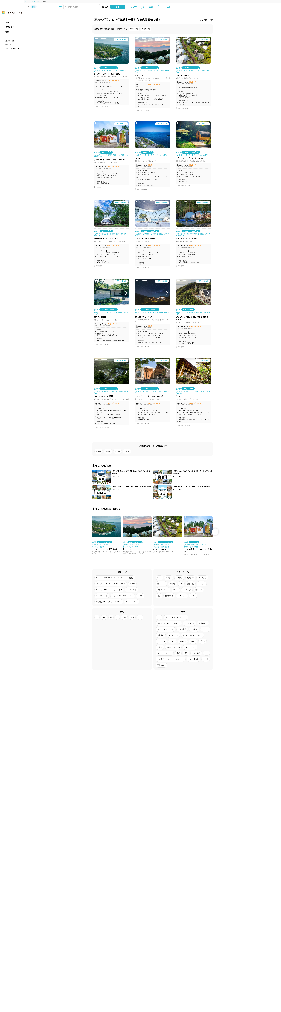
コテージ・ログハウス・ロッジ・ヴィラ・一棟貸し (114, 578)
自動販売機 (169, 596)
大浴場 (172, 584)
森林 (104, 617)
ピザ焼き (194, 629)
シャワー (201, 584)
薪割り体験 (161, 665)
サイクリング (189, 623)
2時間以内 (134, 29)
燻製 (178, 653)
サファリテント (101, 596)
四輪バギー (203, 623)
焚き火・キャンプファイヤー (175, 617)
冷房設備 (179, 578)
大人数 (168, 7)
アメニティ (202, 578)
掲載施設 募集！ (10, 41)
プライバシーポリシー (12, 48)
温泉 (181, 584)
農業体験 (160, 635)
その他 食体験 (193, 659)
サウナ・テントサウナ (165, 629)
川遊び (159, 647)
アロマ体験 (196, 653)
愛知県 (117, 451)
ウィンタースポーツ (164, 653)
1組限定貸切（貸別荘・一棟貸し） (108, 602)
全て (117, 7)
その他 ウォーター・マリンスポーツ (170, 659)
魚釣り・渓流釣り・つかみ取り (168, 623)
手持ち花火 (182, 629)
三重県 (127, 451)
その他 (140, 596)
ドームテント (131, 590)
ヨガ (206, 653)
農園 (132, 617)
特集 (7, 32)
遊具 (186, 653)
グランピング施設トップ (33, 1)
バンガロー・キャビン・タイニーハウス (110, 584)
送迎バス (198, 590)
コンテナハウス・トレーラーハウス (109, 590)
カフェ (193, 596)
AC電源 (168, 578)
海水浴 (193, 641)
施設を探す (9, 27)
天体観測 (183, 641)
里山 (140, 617)
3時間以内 (146, 29)
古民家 (132, 584)
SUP (159, 617)
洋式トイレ (161, 584)
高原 (124, 617)
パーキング (187, 590)
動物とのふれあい (173, 647)
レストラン (182, 596)
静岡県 (108, 451)
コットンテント (131, 602)
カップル (134, 7)
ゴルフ (172, 641)
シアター (205, 629)
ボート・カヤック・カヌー (192, 635)
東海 (44, 1)
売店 (159, 596)
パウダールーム (163, 590)
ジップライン (173, 635)
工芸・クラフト (190, 647)
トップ (8, 22)
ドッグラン (161, 641)
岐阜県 (98, 451)
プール (175, 590)
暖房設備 (190, 578)
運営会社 (8, 45)
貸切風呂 (190, 584)
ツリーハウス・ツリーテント (122, 596)
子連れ (151, 7)
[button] (95, 38)
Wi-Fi (159, 578)
